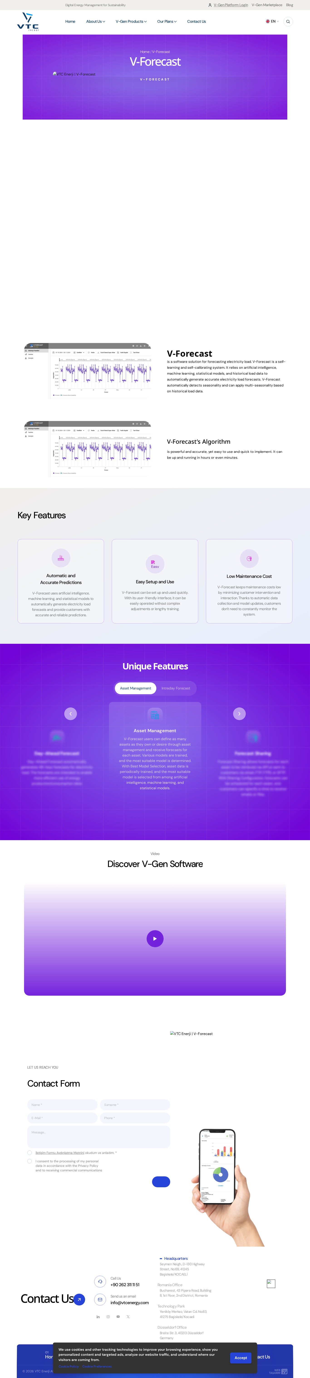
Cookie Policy (69, 1366)
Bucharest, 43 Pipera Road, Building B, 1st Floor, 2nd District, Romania (185, 1293)
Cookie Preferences (97, 1366)
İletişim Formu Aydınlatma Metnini (60, 1153)
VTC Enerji (42, 1371)
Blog (289, 5)
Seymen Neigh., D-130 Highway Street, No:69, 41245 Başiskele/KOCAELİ (182, 1269)
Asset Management (135, 688)
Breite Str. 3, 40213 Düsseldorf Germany (181, 1335)
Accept (241, 1358)
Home (145, 51)
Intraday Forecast (176, 688)
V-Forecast (161, 51)
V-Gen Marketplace (267, 5)
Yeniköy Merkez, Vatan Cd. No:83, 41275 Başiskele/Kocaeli (183, 1314)
